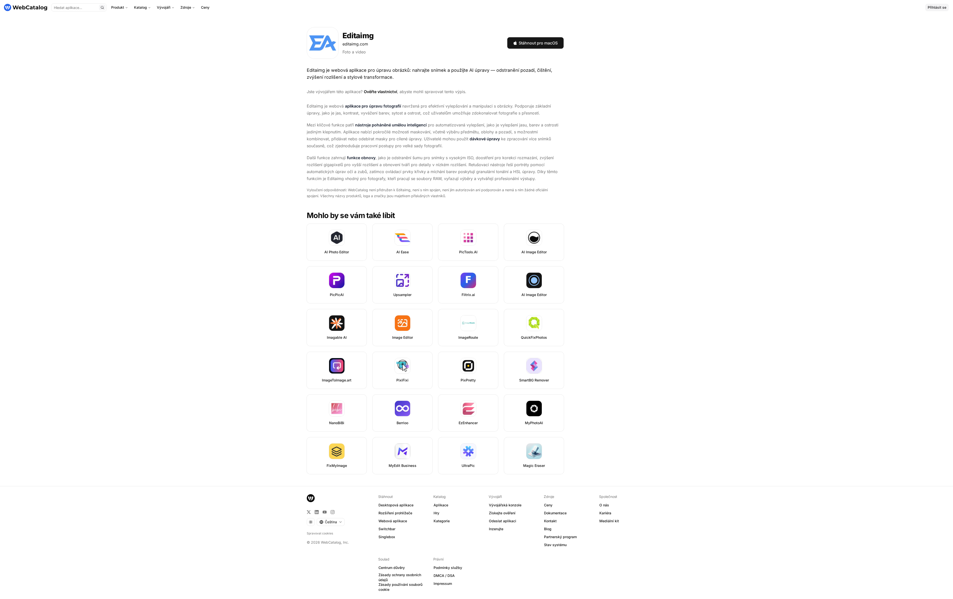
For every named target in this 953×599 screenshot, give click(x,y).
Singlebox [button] (386, 537)
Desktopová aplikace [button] (395, 505)
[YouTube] (325, 512)
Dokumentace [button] (555, 513)
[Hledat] (102, 7)
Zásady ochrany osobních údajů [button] (399, 577)
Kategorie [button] (442, 521)
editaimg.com (355, 43)
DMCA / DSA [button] (444, 575)
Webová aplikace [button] (392, 521)
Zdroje (185, 7)
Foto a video (354, 51)
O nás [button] (604, 505)
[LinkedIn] (317, 512)
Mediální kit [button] (609, 521)
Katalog (140, 7)
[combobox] (331, 522)
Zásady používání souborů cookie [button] (400, 587)
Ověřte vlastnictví (380, 91)
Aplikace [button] (441, 505)
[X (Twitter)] (309, 512)
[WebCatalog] (311, 498)
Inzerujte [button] (496, 529)
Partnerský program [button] (560, 537)
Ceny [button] (548, 505)
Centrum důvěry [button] (391, 567)
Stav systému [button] (555, 545)
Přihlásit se (937, 7)
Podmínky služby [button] (448, 567)
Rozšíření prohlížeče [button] (395, 513)
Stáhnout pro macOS (538, 42)
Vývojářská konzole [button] (505, 505)
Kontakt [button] (550, 521)
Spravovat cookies (320, 533)
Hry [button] (436, 513)
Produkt (117, 7)
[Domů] (25, 7)
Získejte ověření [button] (502, 513)
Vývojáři (163, 7)
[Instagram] (333, 512)
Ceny (205, 7)
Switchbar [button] (386, 529)
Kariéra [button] (605, 513)
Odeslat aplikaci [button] (502, 521)
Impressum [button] (443, 583)
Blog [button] (547, 529)
